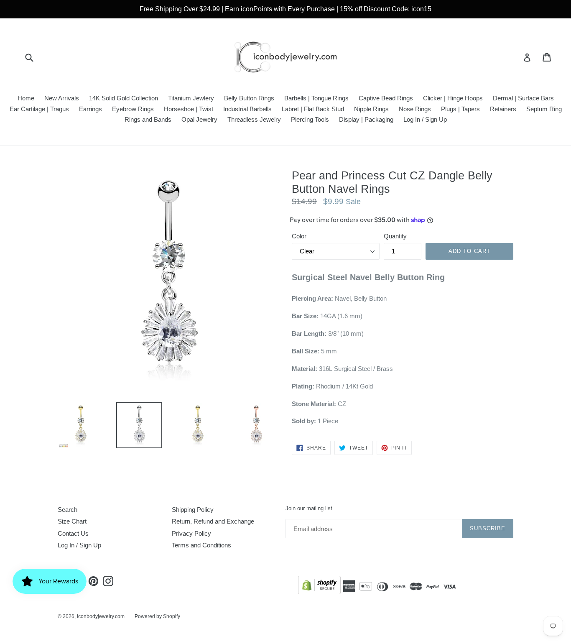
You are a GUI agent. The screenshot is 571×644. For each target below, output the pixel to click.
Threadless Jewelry (254, 119)
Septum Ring (544, 108)
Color (299, 236)
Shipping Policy (193, 509)
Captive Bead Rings (386, 98)
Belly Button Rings (249, 98)
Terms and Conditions (201, 545)
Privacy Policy (191, 533)
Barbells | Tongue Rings (316, 98)
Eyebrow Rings (133, 108)
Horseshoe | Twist (188, 108)
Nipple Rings (371, 108)
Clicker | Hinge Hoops (453, 98)
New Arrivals (61, 98)
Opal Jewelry (199, 119)
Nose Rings (415, 108)
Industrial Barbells (247, 108)
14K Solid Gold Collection (123, 98)
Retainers (503, 108)
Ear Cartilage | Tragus (39, 108)
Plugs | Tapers (460, 108)
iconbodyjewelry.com (101, 616)
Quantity (395, 236)
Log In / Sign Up (425, 119)
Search (67, 509)
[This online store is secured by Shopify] (319, 586)
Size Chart (72, 521)
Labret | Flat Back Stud (313, 108)
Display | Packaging (366, 119)
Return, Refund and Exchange (213, 521)
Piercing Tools (310, 119)
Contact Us (73, 533)
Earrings (90, 108)
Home (26, 98)
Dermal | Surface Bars (523, 98)
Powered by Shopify (157, 616)
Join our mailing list (309, 508)
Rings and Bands (148, 119)
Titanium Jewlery (191, 98)
